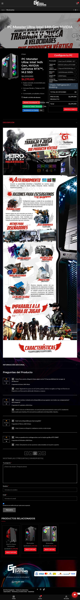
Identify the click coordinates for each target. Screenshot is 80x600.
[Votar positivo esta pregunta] (6, 378)
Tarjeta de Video (52, 65)
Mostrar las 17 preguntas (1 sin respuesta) (23, 458)
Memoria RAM (51, 72)
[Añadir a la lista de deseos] (16, 530)
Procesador (52, 61)
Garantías (31, 591)
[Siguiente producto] (78, 10)
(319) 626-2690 (19, 582)
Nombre (6, 486)
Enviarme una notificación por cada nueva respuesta (16, 505)
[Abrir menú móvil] (2, 3)
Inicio (3, 10)
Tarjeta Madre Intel (53, 68)
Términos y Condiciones (19, 591)
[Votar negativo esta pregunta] (6, 383)
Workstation (10, 10)
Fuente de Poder (52, 76)
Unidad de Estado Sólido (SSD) (53, 80)
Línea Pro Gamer (11, 544)
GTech (23, 54)
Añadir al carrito (70, 109)
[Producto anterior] (74, 10)
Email (5, 495)
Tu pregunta (7, 463)
